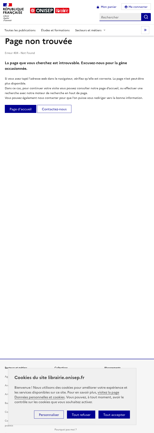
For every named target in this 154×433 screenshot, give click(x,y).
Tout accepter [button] (114, 414)
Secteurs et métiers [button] (88, 30)
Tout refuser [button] (81, 414)
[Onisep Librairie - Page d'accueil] (49, 10)
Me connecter (138, 7)
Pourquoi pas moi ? (66, 429)
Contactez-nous (54, 109)
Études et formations (55, 30)
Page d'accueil (20, 109)
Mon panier (108, 7)
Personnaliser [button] (49, 414)
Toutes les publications (19, 30)
